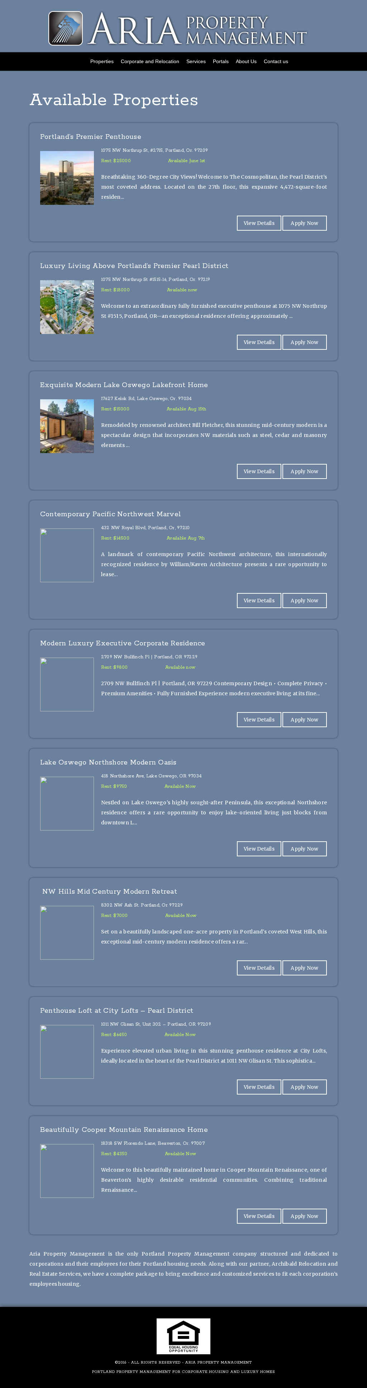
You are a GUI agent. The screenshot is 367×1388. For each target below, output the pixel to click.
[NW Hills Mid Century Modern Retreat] (183, 900)
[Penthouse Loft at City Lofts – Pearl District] (183, 1019)
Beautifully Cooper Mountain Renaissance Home (124, 1130)
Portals (221, 61)
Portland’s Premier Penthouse (90, 137)
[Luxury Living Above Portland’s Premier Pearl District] (183, 275)
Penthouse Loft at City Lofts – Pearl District (116, 1011)
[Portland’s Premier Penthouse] (183, 145)
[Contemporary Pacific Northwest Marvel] (183, 523)
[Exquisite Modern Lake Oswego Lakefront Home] (183, 394)
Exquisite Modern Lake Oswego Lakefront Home (124, 386)
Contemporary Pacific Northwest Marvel (110, 515)
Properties (102, 61)
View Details (259, 223)
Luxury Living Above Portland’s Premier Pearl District (134, 266)
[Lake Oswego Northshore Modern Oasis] (183, 771)
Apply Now (304, 223)
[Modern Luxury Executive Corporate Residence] (183, 652)
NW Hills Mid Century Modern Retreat (108, 892)
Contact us (276, 61)
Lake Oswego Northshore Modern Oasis (108, 763)
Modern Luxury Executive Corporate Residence (122, 644)
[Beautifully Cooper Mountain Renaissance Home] (183, 1138)
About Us (246, 61)
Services (196, 61)
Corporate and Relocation (150, 61)
